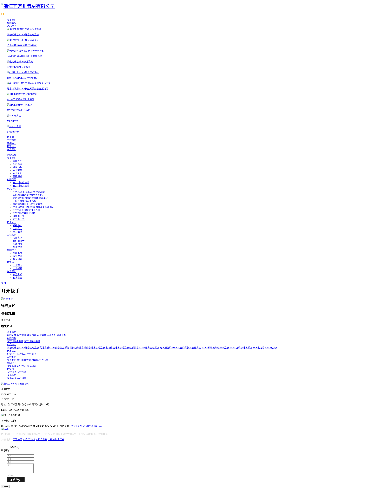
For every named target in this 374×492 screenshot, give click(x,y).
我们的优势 (19, 241)
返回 (3, 283)
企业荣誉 (17, 170)
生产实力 (17, 228)
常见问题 (17, 259)
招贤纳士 (11, 146)
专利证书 (17, 231)
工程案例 (11, 140)
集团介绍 (17, 161)
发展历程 (17, 167)
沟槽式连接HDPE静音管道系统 (29, 191)
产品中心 (11, 26)
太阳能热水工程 (56, 439)
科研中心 (17, 225)
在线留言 (17, 277)
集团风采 (11, 23)
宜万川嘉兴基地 (21, 185)
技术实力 (11, 137)
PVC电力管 (19, 219)
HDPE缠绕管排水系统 (24, 213)
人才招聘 (17, 268)
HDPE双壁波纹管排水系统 (26, 210)
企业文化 (17, 173)
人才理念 (17, 265)
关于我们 (11, 20)
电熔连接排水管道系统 (24, 201)
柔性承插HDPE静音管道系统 (28, 195)
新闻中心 (11, 143)
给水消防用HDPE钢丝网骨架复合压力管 (33, 207)
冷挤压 (26, 439)
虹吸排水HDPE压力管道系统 (28, 204)
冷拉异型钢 (41, 439)
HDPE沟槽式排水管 (66, 434)
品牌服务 (17, 176)
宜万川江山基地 (21, 182)
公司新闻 (17, 253)
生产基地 (17, 164)
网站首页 (11, 155)
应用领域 (17, 244)
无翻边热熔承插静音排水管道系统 (30, 198)
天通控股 (17, 439)
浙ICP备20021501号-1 (82, 426)
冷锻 (32, 439)
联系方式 (17, 274)
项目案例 (17, 238)
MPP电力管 (19, 216)
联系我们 (11, 149)
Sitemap (98, 426)
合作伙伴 (17, 247)
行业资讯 (17, 256)
